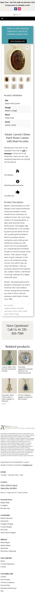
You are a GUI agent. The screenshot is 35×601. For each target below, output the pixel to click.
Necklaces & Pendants (17, 308)
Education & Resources (9, 588)
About (3, 561)
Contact (3, 567)
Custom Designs (6, 527)
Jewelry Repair (6, 545)
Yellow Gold (9, 118)
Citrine (13, 125)
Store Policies (5, 580)
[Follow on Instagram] (19, 8)
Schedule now (27, 465)
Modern (8, 110)
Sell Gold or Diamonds (8, 551)
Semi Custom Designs (8, 533)
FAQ (2, 591)
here (26, 34)
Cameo (7, 125)
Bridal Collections (7, 518)
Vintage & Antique (7, 524)
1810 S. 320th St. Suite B (9, 485)
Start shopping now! (17, 41)
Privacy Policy (5, 585)
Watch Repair (5, 542)
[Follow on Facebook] (15, 8)
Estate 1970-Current (12, 103)
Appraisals (4, 548)
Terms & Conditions (7, 582)
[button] (27, 47)
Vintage (14, 110)
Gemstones (4, 521)
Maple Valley (5, 503)
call (23, 150)
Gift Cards (4, 530)
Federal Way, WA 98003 (9, 488)
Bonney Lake (5, 508)
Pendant (11, 314)
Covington (4, 505)
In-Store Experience (7, 564)
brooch (10, 311)
